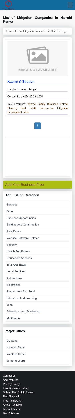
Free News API (11, 396)
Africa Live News (13, 404)
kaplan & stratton (20, 81)
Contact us (9, 375)
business (52, 103)
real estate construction (37, 108)
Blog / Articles (11, 413)
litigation (62, 108)
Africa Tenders (11, 409)
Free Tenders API (13, 400)
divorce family (35, 103)
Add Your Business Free (24, 185)
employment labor (18, 112)
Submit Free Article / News (18, 392)
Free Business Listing (15, 388)
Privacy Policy (11, 384)
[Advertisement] (37, 156)
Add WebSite (10, 379)
